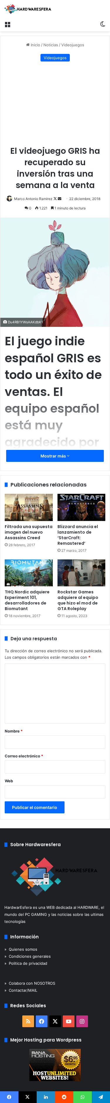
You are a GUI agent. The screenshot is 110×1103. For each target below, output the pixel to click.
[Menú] (7, 24)
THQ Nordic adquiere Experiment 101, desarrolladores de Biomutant (27, 600)
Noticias (50, 44)
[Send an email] (59, 199)
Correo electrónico (24, 756)
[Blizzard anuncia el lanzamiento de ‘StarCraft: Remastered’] (81, 507)
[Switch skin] (103, 24)
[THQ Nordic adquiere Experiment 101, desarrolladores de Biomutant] (29, 572)
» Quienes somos (20, 949)
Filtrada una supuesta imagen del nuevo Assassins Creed (29, 532)
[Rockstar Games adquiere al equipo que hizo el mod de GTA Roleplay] (81, 572)
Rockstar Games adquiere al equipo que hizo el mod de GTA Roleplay (77, 600)
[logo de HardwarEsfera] (27, 9)
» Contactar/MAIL (20, 990)
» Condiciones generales (27, 956)
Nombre (14, 731)
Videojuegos (72, 44)
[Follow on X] (55, 199)
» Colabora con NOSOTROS (29, 983)
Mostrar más (53, 455)
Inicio (35, 44)
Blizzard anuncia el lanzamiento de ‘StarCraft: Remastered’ (77, 535)
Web (9, 780)
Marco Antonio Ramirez (33, 199)
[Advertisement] (55, 104)
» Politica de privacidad (25, 963)
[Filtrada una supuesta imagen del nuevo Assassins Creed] (29, 507)
